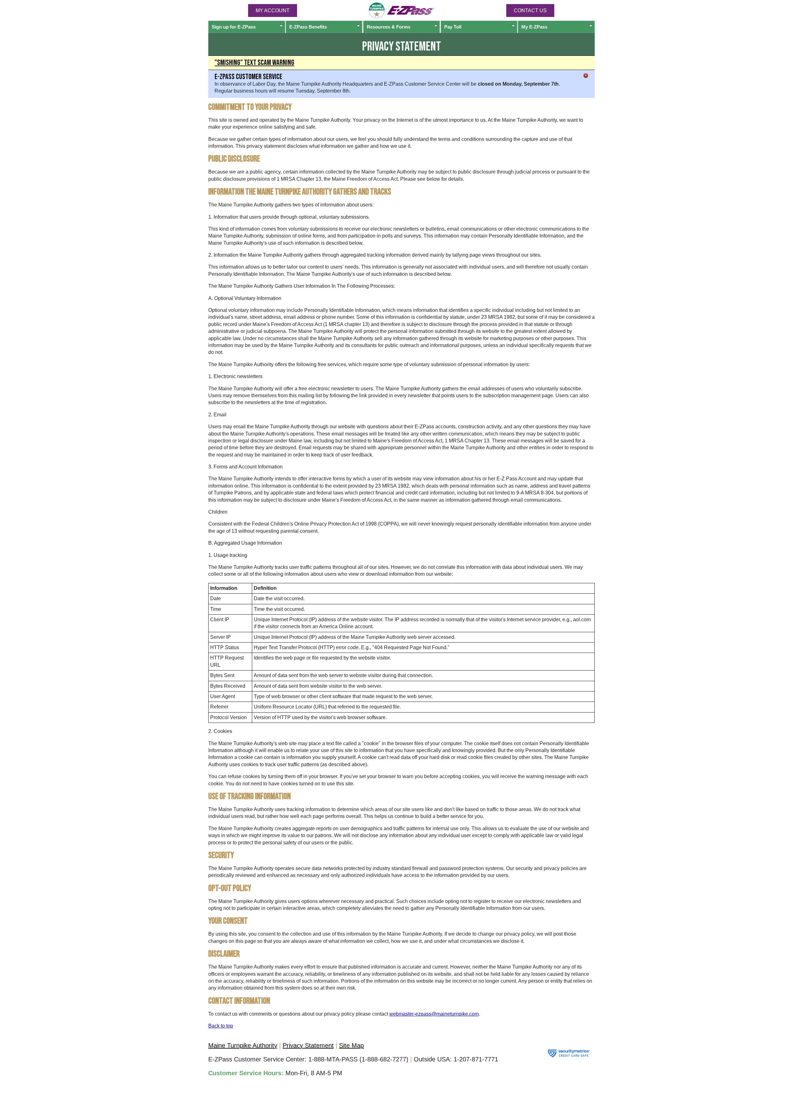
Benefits (308, 26)
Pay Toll (452, 26)
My (534, 26)
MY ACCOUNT (273, 10)
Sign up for (234, 26)
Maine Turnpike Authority (242, 1045)
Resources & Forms (388, 26)
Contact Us (530, 10)
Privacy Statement (308, 1045)
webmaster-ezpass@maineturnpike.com (434, 1014)
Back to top (220, 1025)
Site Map (351, 1045)
